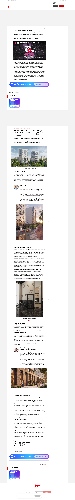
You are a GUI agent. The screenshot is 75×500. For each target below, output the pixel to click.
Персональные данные (48, 489)
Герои (9, 9)
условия (19, 495)
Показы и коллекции (18, 9)
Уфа (58, 0)
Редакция (25, 489)
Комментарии (42, 92)
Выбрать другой (55, 5)
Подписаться (18, 28)
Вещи (12, 9)
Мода (23, 7)
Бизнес (41, 9)
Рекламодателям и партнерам (34, 489)
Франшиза (42, 489)
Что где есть (32, 7)
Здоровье (43, 7)
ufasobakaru (11, 92)
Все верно (61, 5)
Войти (9, 0)
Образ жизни (48, 7)
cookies (28, 496)
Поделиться (24, 28)
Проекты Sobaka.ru (63, 0)
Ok (37, 495)
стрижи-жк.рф (21, 445)
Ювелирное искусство (27, 9)
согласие (24, 495)
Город (13, 7)
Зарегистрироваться (14, 0)
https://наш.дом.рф (19, 451)
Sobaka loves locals (47, 9)
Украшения (34, 9)
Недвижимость (16, 128)
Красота (27, 7)
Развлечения (18, 7)
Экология (38, 7)
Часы (38, 9)
